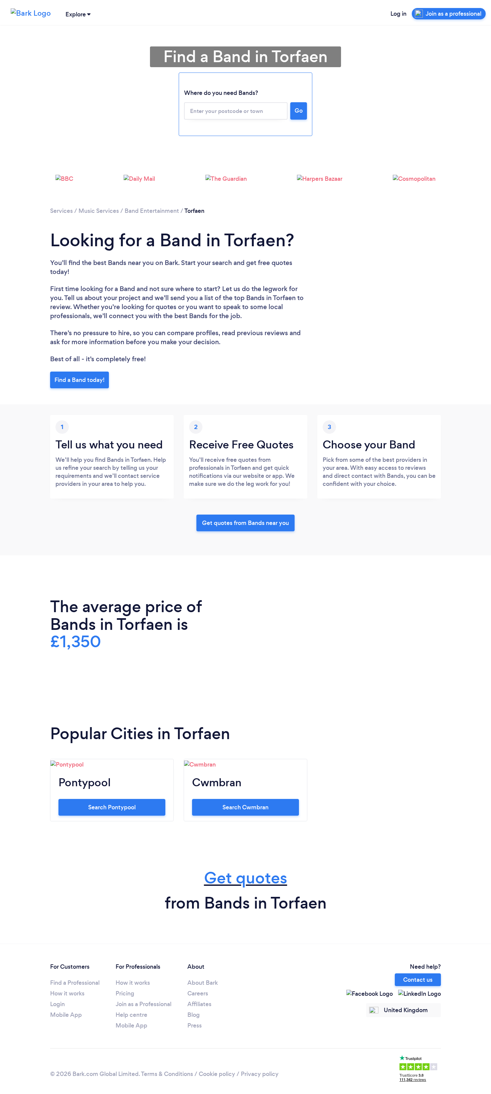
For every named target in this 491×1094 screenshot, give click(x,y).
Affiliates (199, 1004)
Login (57, 1004)
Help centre (131, 1015)
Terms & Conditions (167, 1074)
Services (61, 211)
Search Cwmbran (245, 807)
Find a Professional (75, 983)
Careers (197, 993)
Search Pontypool (112, 807)
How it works (67, 993)
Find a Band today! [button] (79, 380)
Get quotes (245, 878)
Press (194, 1025)
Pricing (125, 993)
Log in (398, 14)
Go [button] (299, 111)
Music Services (98, 211)
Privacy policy (260, 1074)
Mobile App (66, 1015)
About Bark (202, 983)
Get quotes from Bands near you (245, 523)
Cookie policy (217, 1074)
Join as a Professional (143, 1004)
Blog (193, 1015)
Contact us (418, 980)
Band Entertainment (152, 211)
